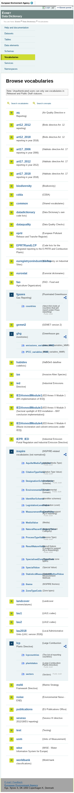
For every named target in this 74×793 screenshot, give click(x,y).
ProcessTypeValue (34, 537)
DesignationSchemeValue (34, 481)
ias (18, 374)
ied (18, 383)
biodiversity (24, 185)
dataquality (23, 224)
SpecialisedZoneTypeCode (34, 559)
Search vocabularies (19, 103)
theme (29, 584)
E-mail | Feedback (13, 782)
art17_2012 (23, 161)
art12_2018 (23, 137)
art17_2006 (23, 149)
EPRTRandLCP (26, 245)
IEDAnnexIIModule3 (29, 407)
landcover (22, 601)
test (18, 730)
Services (8, 63)
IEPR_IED (22, 439)
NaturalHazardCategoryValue (34, 529)
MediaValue (32, 522)
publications (24, 709)
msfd (19, 684)
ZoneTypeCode (34, 590)
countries (31, 306)
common (22, 203)
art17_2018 (23, 173)
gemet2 (21, 324)
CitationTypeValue (34, 472)
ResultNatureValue (34, 546)
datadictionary (25, 212)
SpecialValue (33, 567)
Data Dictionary (29, 22)
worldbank (23, 760)
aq (18, 112)
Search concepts (44, 103)
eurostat (21, 273)
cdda (19, 194)
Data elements (11, 45)
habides (21, 362)
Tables (7, 39)
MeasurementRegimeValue (34, 511)
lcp (18, 643)
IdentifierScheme (34, 498)
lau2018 (21, 630)
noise (20, 697)
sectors (30, 674)
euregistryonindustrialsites (29, 261)
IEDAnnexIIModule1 (29, 395)
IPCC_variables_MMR (34, 352)
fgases (20, 294)
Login (48, 8)
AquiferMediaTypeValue (34, 463)
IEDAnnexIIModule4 (29, 423)
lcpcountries (32, 655)
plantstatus (32, 663)
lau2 (19, 622)
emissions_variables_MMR (34, 345)
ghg (19, 333)
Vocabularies (11, 57)
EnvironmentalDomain (34, 490)
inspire (20, 451)
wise (19, 747)
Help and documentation (16, 27)
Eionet (17, 22)
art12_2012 (23, 124)
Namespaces (11, 69)
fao (18, 282)
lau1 (19, 613)
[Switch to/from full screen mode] (54, 7)
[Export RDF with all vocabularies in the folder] (65, 298)
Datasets (8, 33)
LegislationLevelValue (34, 505)
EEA (18, 3)
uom (19, 739)
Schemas (9, 51)
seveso (21, 718)
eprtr (19, 233)
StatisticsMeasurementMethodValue (34, 574)
